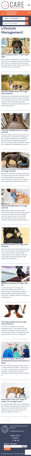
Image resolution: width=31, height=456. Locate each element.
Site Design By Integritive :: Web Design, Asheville (13, 453)
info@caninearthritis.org (17, 431)
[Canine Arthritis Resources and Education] (12, 5)
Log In (7, 449)
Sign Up (24, 446)
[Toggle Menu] (29, 5)
